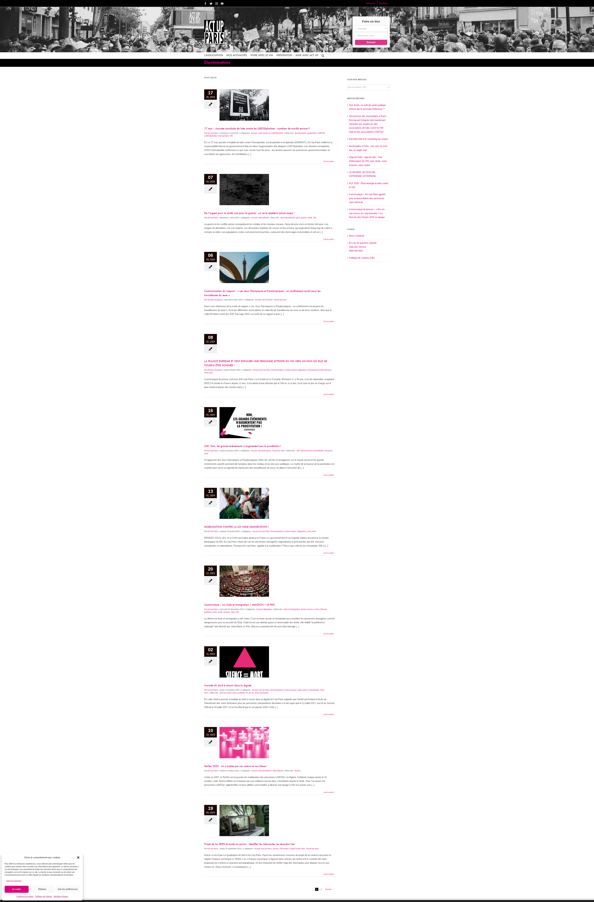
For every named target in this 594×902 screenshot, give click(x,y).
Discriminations (277, 370)
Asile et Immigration (292, 609)
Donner (371, 42)
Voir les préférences (68, 889)
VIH (231, 136)
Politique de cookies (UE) (361, 257)
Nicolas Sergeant (215, 300)
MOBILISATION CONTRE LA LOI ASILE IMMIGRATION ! (236, 527)
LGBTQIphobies (211, 136)
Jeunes (276, 849)
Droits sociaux (291, 370)
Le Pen (317, 609)
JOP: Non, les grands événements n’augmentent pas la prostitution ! (242, 446)
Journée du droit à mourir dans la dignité (227, 685)
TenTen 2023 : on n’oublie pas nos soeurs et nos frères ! (235, 766)
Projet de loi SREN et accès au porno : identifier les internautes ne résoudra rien (249, 844)
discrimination (301, 133)
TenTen (298, 771)
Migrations (302, 370)
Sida (233, 612)
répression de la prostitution (312, 451)
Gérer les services (13, 881)
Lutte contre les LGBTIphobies (270, 133)
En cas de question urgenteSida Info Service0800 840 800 (363, 247)
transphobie (224, 136)
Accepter (16, 889)
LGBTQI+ (321, 133)
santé (310, 218)
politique (207, 612)
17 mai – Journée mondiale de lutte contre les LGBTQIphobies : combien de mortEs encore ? (257, 128)
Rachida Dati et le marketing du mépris (368, 139)
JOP (297, 451)
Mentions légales (61, 896)
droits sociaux (307, 609)
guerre (304, 218)
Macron (324, 609)
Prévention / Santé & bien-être (292, 849)
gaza (298, 218)
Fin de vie (250, 693)
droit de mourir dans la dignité (232, 693)
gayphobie (312, 133)
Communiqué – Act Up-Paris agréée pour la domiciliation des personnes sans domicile (367, 198)
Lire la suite (328, 161)
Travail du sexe (279, 300)
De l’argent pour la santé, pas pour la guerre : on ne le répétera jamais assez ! (249, 213)
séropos (226, 612)
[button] (78, 857)
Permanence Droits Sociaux (319, 370)
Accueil (254, 133)
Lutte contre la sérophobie (308, 690)
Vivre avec (208, 373)
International (263, 218)
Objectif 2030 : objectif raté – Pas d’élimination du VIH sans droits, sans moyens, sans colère (368, 161)
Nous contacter (356, 235)
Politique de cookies (25, 896)
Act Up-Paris (212, 133)
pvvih (214, 612)
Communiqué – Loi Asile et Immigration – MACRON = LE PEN (239, 605)
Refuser (42, 889)
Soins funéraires (262, 693)
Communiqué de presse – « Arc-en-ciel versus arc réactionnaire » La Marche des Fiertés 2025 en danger (367, 213)
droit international (287, 218)
